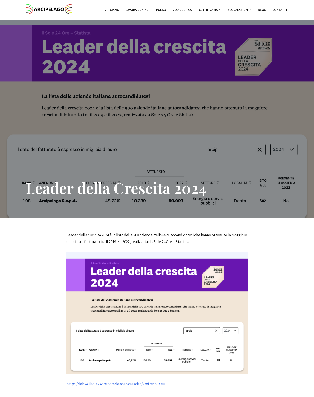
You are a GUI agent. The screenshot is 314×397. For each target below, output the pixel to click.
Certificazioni (210, 10)
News (262, 10)
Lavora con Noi (138, 10)
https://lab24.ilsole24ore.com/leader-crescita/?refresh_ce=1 (116, 383)
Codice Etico (182, 10)
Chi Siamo (112, 10)
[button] (250, 10)
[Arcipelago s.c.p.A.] (49, 9)
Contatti (279, 10)
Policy (161, 10)
